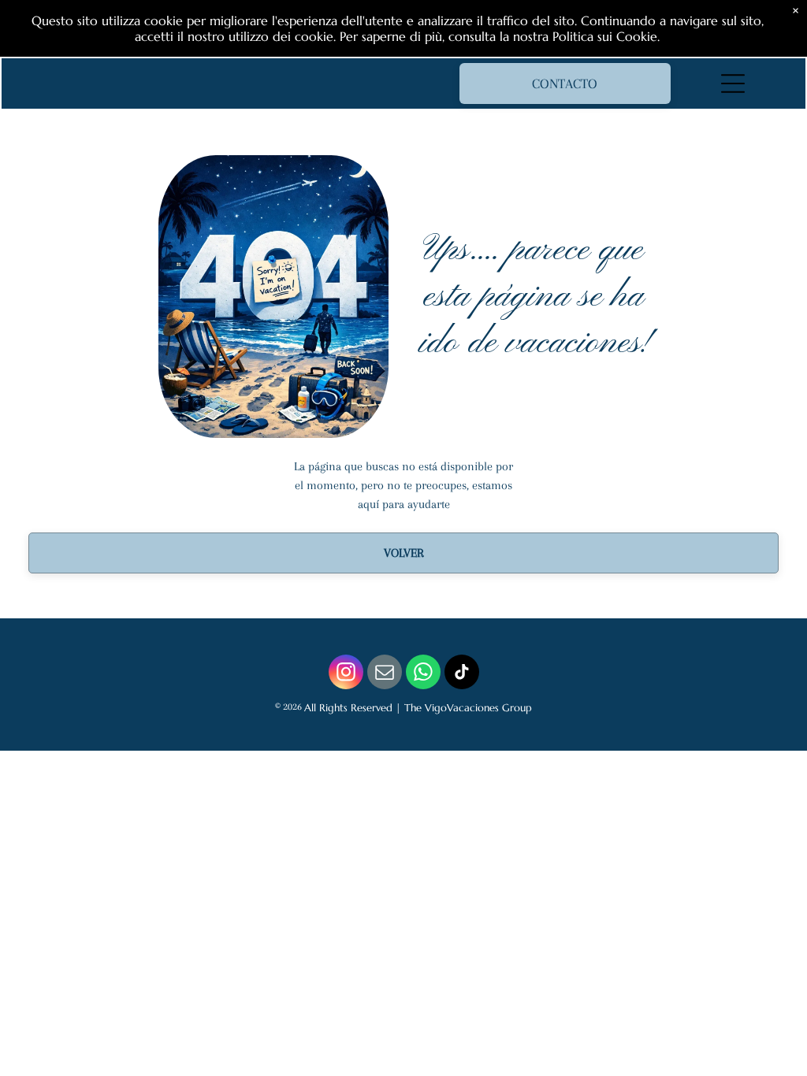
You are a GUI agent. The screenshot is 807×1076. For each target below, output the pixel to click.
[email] (384, 674)
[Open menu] (733, 83)
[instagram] (346, 674)
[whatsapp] (423, 674)
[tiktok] (461, 674)
